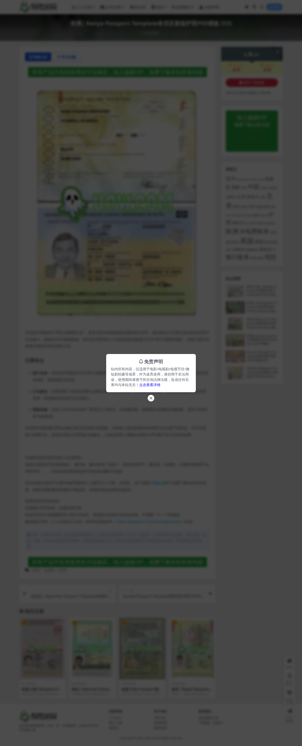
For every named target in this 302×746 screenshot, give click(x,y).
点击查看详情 (149, 384)
